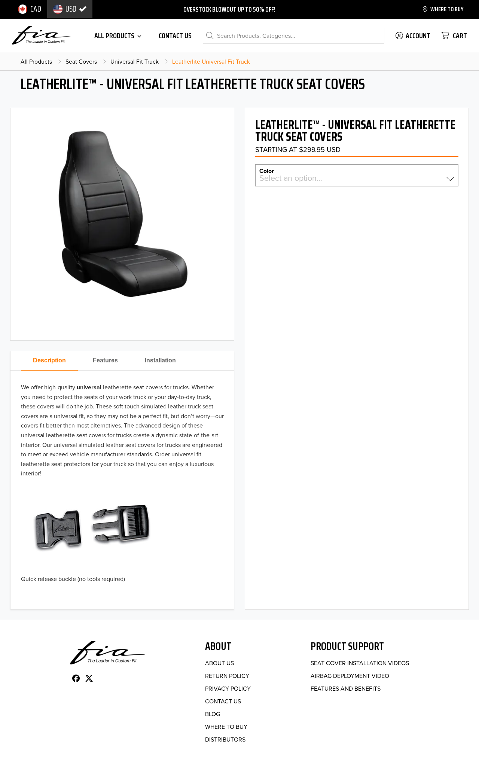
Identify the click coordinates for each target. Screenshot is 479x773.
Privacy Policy (228, 688)
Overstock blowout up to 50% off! (229, 9)
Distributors (225, 739)
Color (266, 170)
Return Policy (227, 676)
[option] (29, 9)
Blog (212, 714)
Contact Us (223, 701)
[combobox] (356, 178)
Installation (160, 360)
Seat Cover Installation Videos (360, 663)
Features (105, 360)
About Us (219, 663)
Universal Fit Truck (134, 61)
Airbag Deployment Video (350, 676)
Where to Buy (226, 726)
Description (49, 360)
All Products (36, 61)
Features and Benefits (346, 688)
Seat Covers (81, 61)
